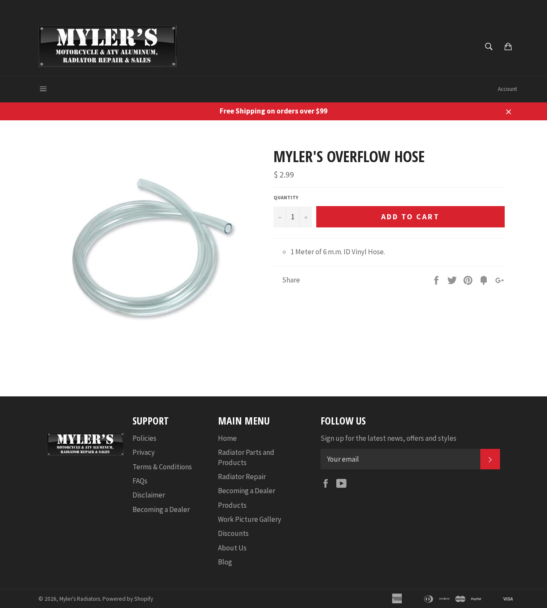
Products (232, 505)
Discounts (233, 533)
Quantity (286, 197)
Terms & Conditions (162, 466)
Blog (225, 562)
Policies (144, 438)
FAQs (139, 481)
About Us (232, 548)
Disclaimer (148, 495)
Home (227, 438)
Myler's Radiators (79, 598)
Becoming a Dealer (161, 509)
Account (507, 89)
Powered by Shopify (128, 598)
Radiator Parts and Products (246, 457)
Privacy (143, 452)
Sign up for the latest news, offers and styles (388, 438)
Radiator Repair (242, 476)
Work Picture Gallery (249, 519)
